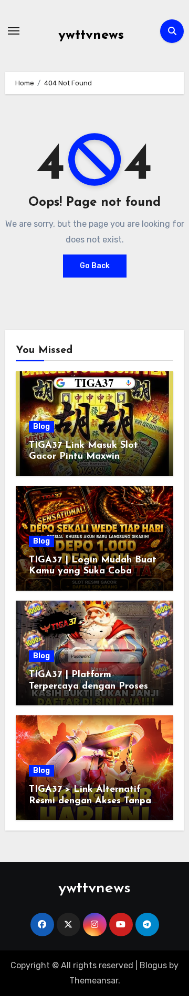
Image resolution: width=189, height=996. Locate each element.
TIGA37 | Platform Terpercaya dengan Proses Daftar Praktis (88, 686)
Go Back (95, 265)
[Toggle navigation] (13, 31)
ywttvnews (91, 35)
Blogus (153, 965)
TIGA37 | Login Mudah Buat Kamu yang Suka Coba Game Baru (92, 572)
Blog (41, 426)
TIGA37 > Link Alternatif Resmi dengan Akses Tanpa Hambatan (90, 801)
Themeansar (93, 981)
